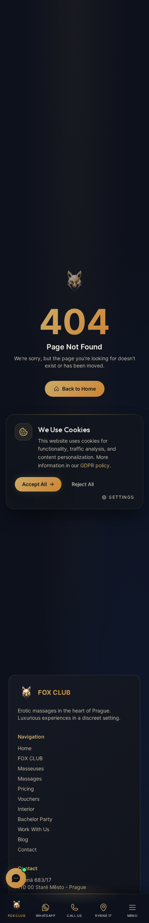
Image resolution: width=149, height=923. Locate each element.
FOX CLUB (30, 758)
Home (24, 748)
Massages (30, 778)
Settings (121, 497)
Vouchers (28, 799)
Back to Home (79, 389)
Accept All (34, 484)
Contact (27, 849)
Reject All (83, 484)
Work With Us (33, 829)
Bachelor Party (35, 819)
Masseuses (31, 768)
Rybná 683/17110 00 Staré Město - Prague (52, 883)
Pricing (26, 789)
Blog (23, 839)
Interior (26, 809)
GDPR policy (95, 465)
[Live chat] (16, 878)
